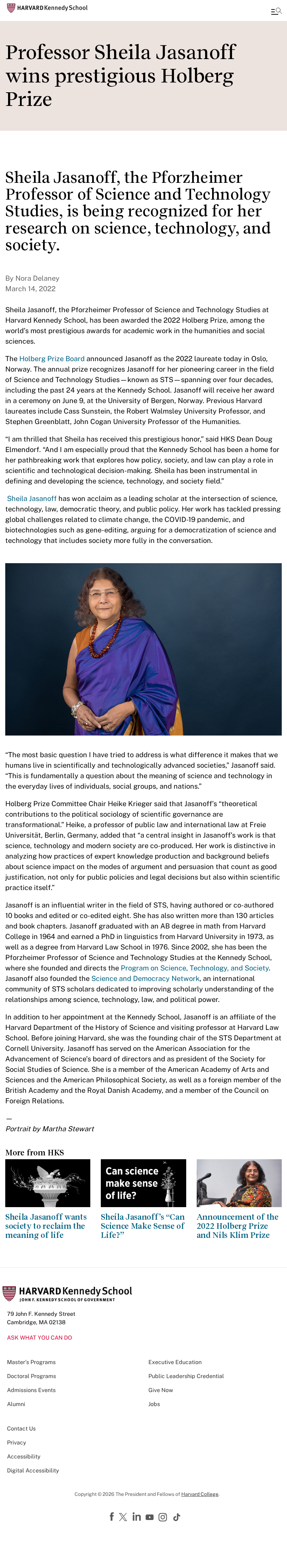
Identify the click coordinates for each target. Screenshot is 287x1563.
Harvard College (199, 1494)
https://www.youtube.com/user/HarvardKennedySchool (150, 1517)
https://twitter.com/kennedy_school (124, 1517)
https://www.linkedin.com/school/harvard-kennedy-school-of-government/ (137, 1516)
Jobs (154, 1404)
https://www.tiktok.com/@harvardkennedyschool (177, 1517)
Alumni (16, 1404)
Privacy (16, 1442)
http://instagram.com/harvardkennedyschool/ (164, 1518)
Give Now (160, 1390)
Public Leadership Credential (186, 1376)
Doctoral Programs (31, 1376)
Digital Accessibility (33, 1470)
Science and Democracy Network (145, 978)
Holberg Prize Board (52, 358)
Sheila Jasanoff (32, 498)
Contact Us (21, 1428)
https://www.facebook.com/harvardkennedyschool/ (112, 1516)
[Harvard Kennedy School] (47, 8)
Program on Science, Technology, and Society (195, 968)
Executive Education (175, 1362)
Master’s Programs (31, 1362)
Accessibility (24, 1456)
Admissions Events (31, 1390)
